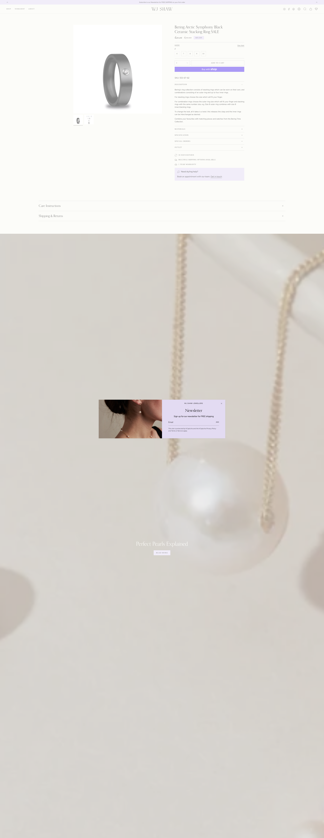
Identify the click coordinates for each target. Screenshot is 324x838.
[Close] (221, 403)
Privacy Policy (211, 428)
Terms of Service (177, 431)
